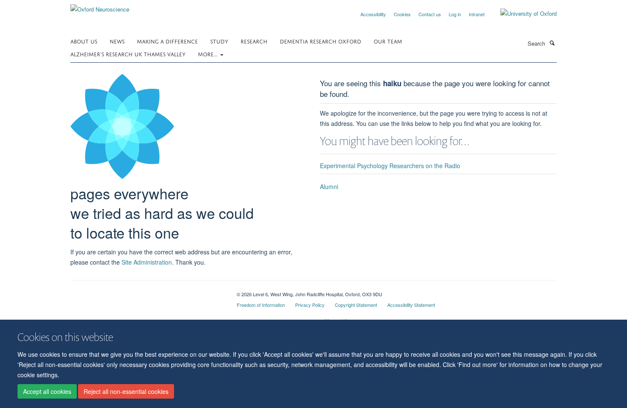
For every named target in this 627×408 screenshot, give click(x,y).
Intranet (477, 14)
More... (208, 54)
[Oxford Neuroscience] (99, 6)
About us (83, 41)
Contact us (429, 14)
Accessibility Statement (411, 304)
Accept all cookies (47, 391)
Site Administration (147, 262)
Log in (455, 14)
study (219, 41)
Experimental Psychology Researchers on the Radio (390, 165)
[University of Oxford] (522, 14)
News (117, 41)
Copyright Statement (356, 304)
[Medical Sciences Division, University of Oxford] (147, 291)
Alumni (329, 186)
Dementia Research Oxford (320, 41)
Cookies (402, 14)
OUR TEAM (388, 41)
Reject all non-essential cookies (126, 391)
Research (254, 41)
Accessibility (373, 14)
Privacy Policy (310, 304)
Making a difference (167, 41)
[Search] (552, 42)
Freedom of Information (261, 304)
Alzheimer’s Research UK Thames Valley (128, 54)
